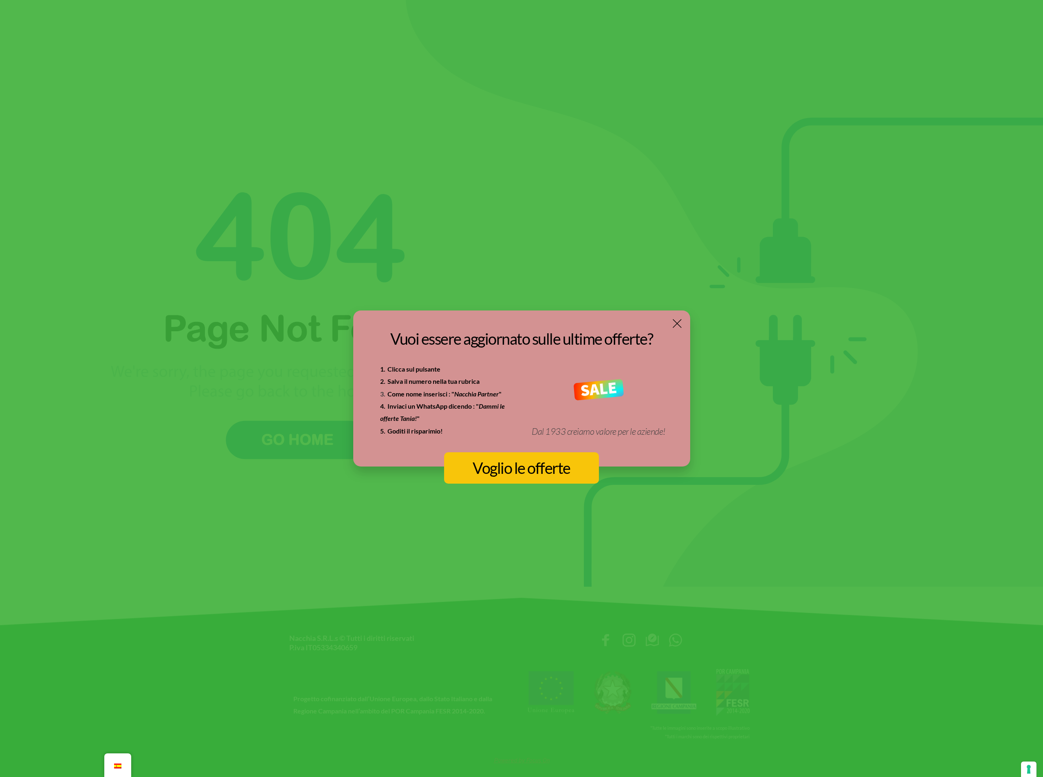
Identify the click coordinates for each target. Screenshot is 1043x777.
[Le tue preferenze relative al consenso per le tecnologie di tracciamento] (1028, 769)
